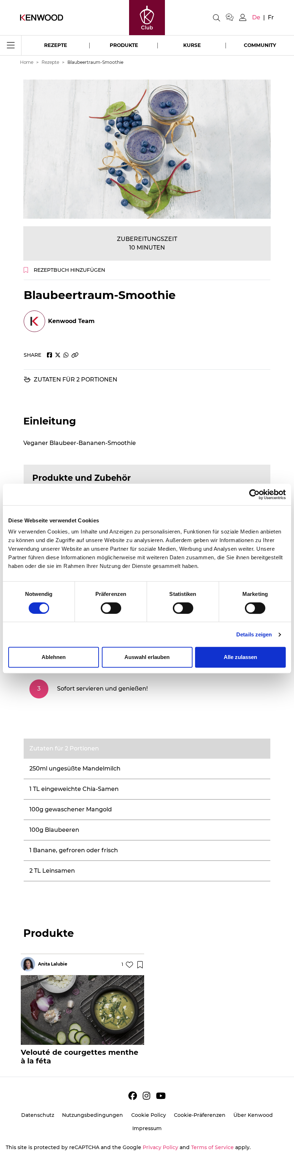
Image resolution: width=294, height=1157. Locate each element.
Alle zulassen (240, 657)
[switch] (111, 608)
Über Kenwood (253, 1115)
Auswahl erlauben (147, 657)
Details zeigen (254, 634)
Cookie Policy (148, 1115)
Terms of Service (212, 1147)
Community (260, 45)
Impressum (147, 1128)
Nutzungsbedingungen (92, 1115)
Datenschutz (37, 1115)
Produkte (124, 45)
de (256, 17)
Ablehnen (54, 657)
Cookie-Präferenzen (200, 1115)
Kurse (192, 45)
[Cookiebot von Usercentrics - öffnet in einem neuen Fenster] (254, 494)
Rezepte (55, 45)
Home (26, 62)
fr (271, 17)
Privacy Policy (160, 1147)
